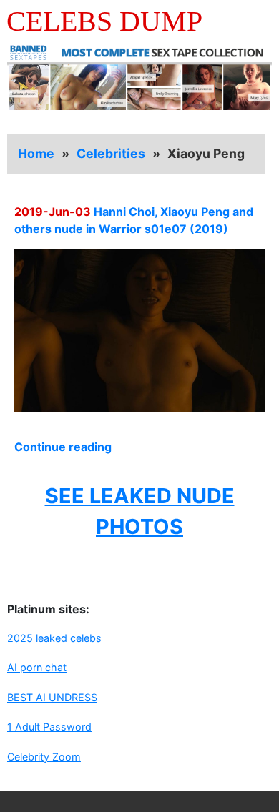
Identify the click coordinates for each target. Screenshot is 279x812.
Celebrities (111, 153)
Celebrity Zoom (44, 757)
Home (36, 153)
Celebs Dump (104, 21)
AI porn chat (37, 667)
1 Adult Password (49, 727)
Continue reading (63, 447)
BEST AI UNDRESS (52, 697)
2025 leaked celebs (54, 638)
